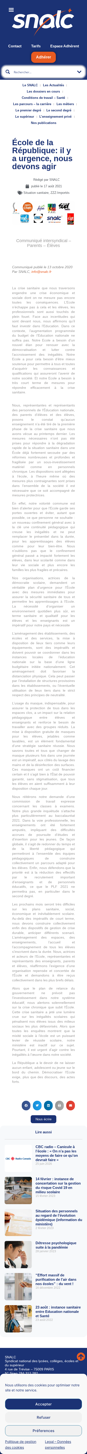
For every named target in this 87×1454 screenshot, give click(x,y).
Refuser (44, 1417)
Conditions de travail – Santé (43, 98)
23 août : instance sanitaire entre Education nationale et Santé (58, 1311)
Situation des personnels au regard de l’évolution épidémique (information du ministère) (59, 1217)
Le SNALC (30, 85)
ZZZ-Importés (60, 193)
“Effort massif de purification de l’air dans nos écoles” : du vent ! (56, 1279)
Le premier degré (28, 110)
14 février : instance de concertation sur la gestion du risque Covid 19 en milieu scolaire (58, 1185)
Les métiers (65, 104)
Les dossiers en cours (43, 91)
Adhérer (43, 57)
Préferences (43, 1430)
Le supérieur (24, 116)
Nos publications (43, 123)
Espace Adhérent (64, 46)
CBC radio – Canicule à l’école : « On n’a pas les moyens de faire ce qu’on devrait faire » (57, 1153)
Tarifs (36, 46)
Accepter (43, 1404)
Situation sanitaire (36, 193)
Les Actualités (53, 85)
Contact (15, 46)
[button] (26, 1105)
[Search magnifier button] (7, 71)
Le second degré (58, 110)
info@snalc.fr (41, 272)
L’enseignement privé (55, 116)
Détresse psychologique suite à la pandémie (56, 1245)
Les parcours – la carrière (32, 104)
